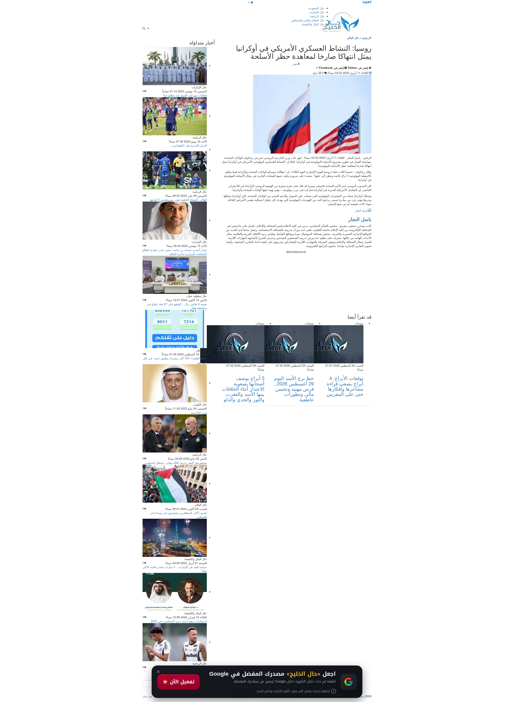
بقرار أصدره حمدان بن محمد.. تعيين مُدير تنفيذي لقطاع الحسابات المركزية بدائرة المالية (175, 252)
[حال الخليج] (340, 20)
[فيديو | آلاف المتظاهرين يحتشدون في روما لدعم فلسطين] (175, 483)
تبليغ (316, 73)
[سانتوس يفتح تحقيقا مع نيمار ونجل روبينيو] (175, 642)
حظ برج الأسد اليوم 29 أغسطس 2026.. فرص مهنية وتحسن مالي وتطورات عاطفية (294, 388)
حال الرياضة (317, 16)
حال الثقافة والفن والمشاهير (307, 20)
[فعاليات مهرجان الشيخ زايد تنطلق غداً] (175, 66)
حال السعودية (316, 8)
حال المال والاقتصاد (313, 24)
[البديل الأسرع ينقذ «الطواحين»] (175, 116)
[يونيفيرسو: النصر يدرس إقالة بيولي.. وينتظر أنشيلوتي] (175, 433)
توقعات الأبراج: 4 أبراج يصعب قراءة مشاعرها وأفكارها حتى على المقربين (345, 385)
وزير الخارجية (199, 412)
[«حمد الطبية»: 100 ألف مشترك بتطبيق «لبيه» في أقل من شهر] (175, 329)
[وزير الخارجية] (175, 383)
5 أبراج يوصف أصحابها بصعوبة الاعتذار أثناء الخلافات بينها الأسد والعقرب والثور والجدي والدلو (243, 388)
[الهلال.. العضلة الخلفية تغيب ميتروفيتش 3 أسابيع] (175, 170)
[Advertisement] (296, 282)
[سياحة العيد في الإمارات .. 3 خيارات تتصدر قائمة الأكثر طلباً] (175, 537)
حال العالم (353, 38)
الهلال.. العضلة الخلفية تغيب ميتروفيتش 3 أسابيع (178, 200)
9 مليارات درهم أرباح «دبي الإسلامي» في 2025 (179, 621)
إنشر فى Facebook (331, 68)
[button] (250, 2)
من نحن (147, 696)
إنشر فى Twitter (358, 68)
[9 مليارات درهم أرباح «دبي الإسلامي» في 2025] (175, 592)
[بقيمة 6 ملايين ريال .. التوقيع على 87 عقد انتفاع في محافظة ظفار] (175, 274)
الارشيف (366, 38)
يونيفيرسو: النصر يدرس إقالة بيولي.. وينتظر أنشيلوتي (176, 463)
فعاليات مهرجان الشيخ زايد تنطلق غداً (185, 95)
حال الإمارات (316, 12)
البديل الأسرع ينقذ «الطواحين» (189, 145)
